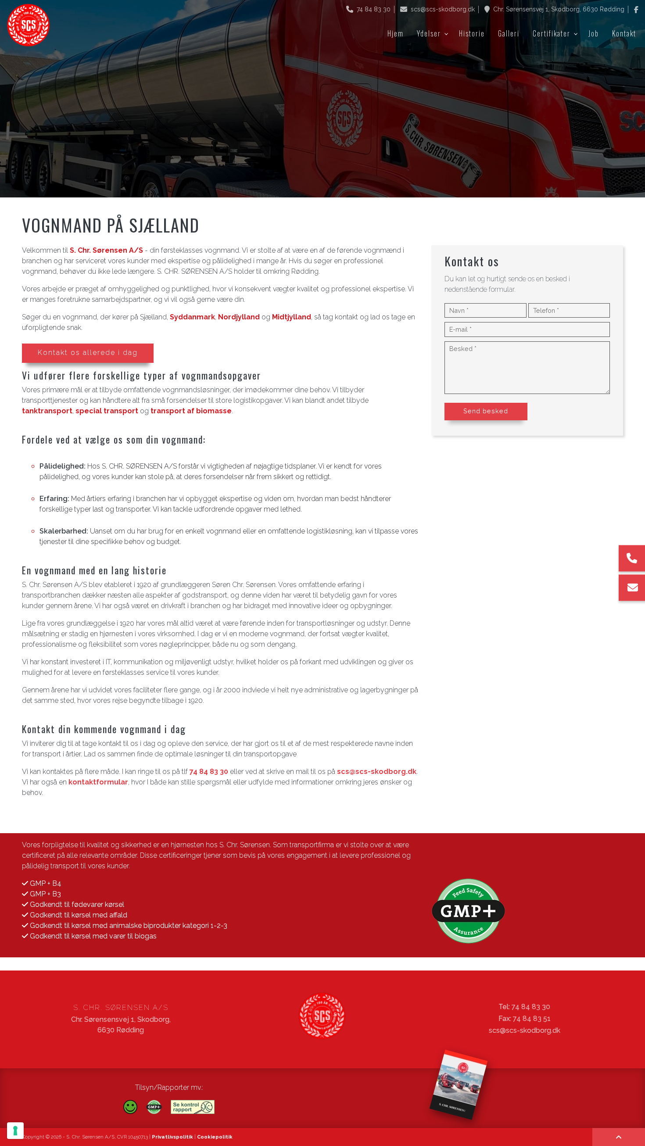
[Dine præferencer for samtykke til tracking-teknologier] (15, 1130)
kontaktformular (98, 782)
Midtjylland (291, 317)
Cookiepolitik (215, 1137)
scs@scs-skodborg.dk (443, 9)
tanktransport (47, 411)
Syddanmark (192, 317)
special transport (106, 411)
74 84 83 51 (532, 1018)
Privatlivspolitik (172, 1137)
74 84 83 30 (374, 9)
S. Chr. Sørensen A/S (106, 250)
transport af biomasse (191, 411)
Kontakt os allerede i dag (88, 352)
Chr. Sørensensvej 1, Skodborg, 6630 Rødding (558, 9)
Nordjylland (239, 317)
